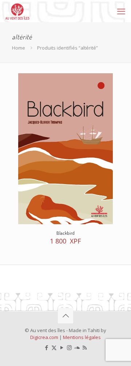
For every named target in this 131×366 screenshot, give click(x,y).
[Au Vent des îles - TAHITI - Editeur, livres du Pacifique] (17, 11)
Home (18, 47)
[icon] (77, 347)
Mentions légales (82, 337)
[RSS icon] (84, 347)
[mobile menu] (121, 11)
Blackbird (65, 233)
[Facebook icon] (46, 347)
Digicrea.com (44, 337)
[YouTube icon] (61, 347)
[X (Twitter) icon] (54, 347)
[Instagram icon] (69, 347)
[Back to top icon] (65, 315)
